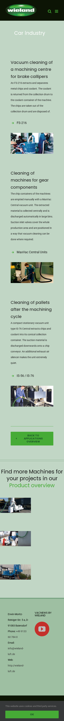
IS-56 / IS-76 (25, 376)
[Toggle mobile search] (49, 11)
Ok (32, 714)
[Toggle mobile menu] (57, 11)
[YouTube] (42, 629)
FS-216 (22, 123)
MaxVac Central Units (32, 252)
